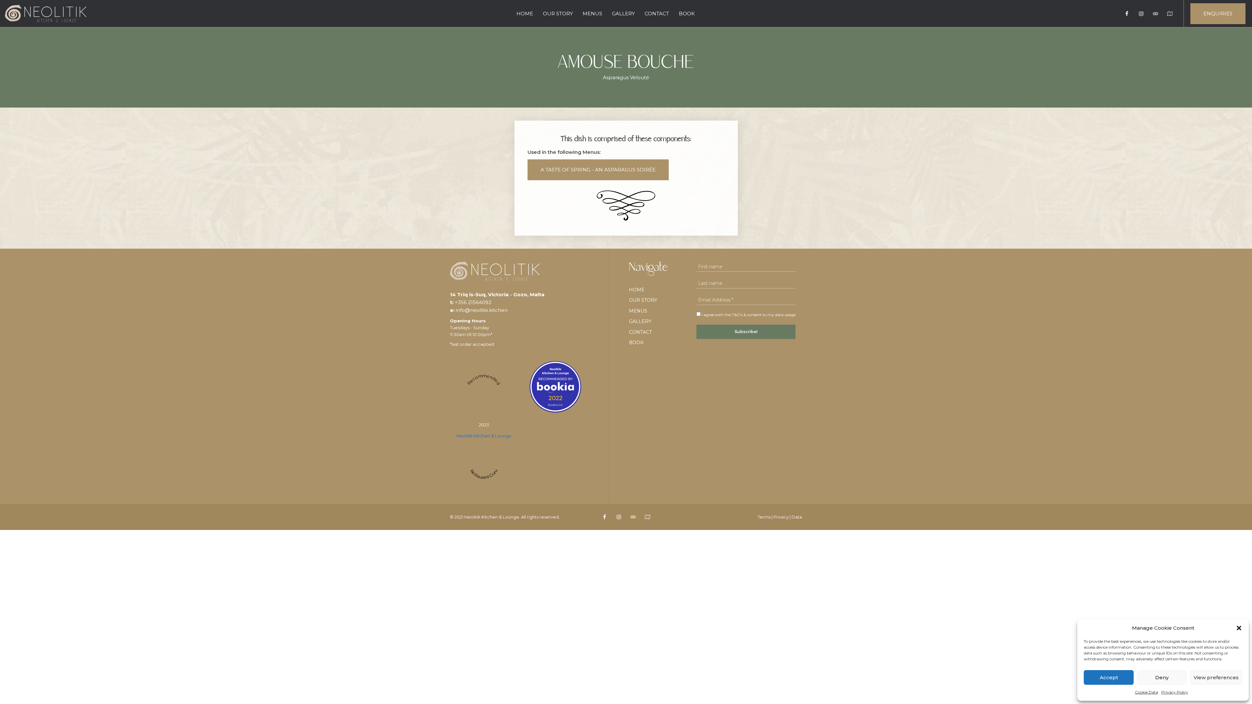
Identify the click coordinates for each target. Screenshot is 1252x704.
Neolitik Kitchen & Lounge (483, 435)
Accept (1109, 677)
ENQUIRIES (1217, 13)
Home (524, 13)
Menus (592, 13)
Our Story (558, 13)
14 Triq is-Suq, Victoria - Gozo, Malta (497, 294)
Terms (764, 517)
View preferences (1216, 677)
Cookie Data (1146, 692)
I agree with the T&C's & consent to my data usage (748, 314)
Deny (1162, 677)
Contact (657, 13)
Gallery (623, 13)
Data (797, 517)
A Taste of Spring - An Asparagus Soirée (598, 170)
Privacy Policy (1174, 692)
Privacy (781, 517)
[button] (1239, 628)
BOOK (687, 13)
